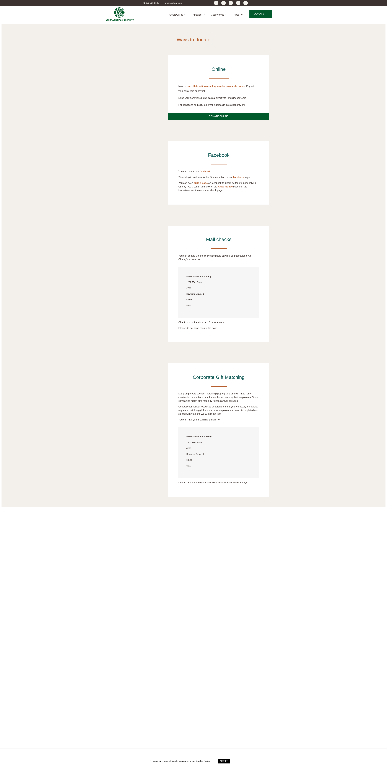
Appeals (197, 14)
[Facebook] (216, 3)
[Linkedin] (245, 3)
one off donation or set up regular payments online (216, 86)
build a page (201, 183)
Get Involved (217, 14)
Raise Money (225, 186)
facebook (205, 171)
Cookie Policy (203, 761)
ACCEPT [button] (224, 761)
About (237, 14)
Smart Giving (176, 14)
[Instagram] (238, 3)
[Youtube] (231, 3)
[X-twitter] (223, 3)
